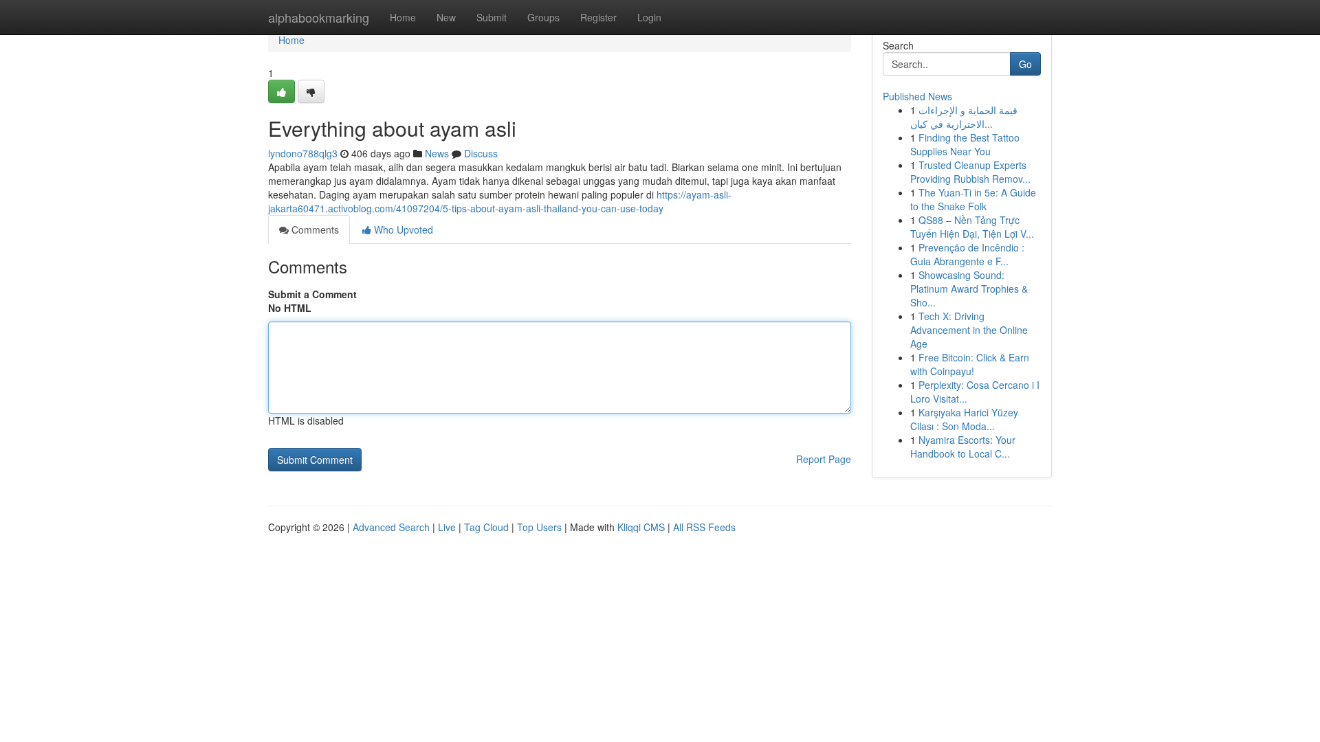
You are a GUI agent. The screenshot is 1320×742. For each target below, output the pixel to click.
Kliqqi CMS (641, 527)
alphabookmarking (318, 17)
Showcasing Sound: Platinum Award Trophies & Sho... (969, 288)
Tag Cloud (486, 527)
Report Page (823, 459)
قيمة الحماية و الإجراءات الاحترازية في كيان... (964, 117)
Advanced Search (391, 527)
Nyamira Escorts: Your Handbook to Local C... (962, 446)
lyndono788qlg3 (303, 153)
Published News (917, 96)
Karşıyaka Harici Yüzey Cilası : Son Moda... (964, 419)
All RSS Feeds (704, 527)
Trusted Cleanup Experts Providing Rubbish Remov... (970, 172)
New (446, 17)
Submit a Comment (312, 294)
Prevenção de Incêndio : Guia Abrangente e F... (967, 254)
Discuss (481, 153)
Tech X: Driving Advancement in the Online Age (969, 329)
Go (1025, 64)
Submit (491, 17)
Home (403, 17)
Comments (314, 229)
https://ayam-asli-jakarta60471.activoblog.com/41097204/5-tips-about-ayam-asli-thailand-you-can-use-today (500, 201)
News (437, 153)
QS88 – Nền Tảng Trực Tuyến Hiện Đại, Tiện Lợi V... (972, 226)
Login (649, 17)
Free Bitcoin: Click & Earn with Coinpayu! (969, 364)
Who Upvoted (402, 229)
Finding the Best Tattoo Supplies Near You (965, 144)
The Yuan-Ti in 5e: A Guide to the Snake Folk (973, 199)
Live (447, 527)
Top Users (539, 527)
